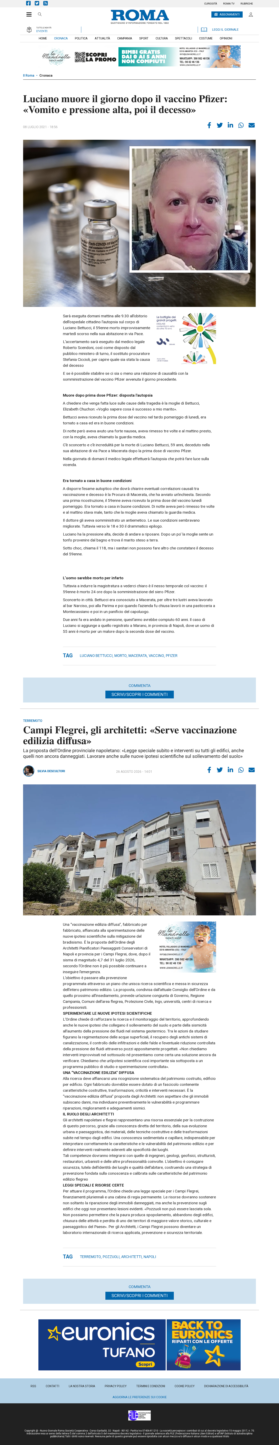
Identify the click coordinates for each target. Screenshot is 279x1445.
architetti (131, 1257)
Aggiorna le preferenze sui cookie (140, 1397)
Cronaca (45, 75)
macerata (137, 655)
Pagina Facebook (30, 3)
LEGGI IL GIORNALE (225, 29)
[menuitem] (210, 3)
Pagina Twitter (39, 3)
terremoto (90, 1257)
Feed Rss (47, 3)
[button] (27, 12)
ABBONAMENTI (230, 14)
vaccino (156, 655)
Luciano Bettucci (96, 655)
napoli (150, 1257)
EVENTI (41, 31)
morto (120, 655)
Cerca (40, 15)
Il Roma (28, 75)
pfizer (171, 655)
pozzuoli (111, 1257)
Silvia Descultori (51, 771)
